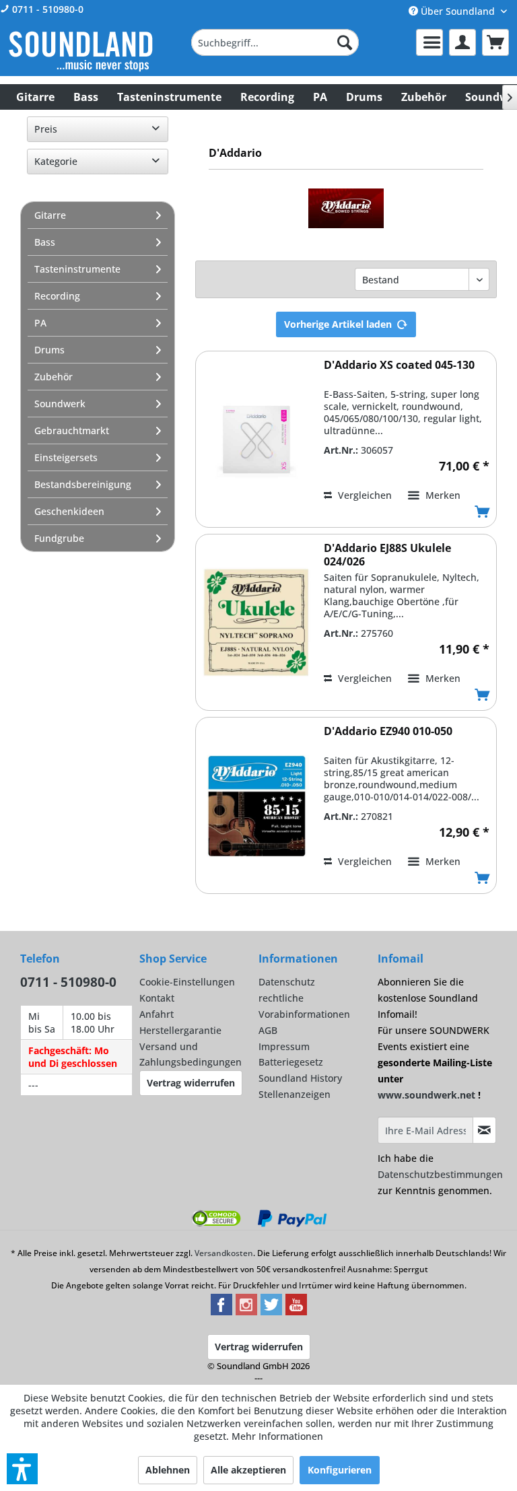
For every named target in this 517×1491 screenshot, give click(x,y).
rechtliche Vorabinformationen (304, 1006)
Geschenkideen (69, 511)
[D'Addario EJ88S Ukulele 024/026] (256, 622)
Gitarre (50, 215)
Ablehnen (167, 1469)
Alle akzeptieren (248, 1469)
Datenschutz (286, 981)
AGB (267, 1030)
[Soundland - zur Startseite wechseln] (81, 51)
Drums (49, 349)
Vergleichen (363, 495)
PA (40, 322)
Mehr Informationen (277, 1436)
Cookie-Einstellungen (187, 981)
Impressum (284, 1046)
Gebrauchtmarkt (71, 430)
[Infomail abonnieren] (484, 1130)
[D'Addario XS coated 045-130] (256, 439)
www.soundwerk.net (426, 1094)
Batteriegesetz (290, 1061)
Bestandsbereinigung (82, 484)
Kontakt (156, 998)
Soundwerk (59, 403)
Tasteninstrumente (77, 269)
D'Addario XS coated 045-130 (399, 365)
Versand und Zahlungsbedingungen (190, 1054)
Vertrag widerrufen (191, 1082)
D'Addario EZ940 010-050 (388, 731)
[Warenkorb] (495, 42)
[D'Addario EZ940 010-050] (256, 805)
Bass (44, 242)
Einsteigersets (66, 457)
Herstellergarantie (180, 1030)
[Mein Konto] (462, 42)
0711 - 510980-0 (46, 9)
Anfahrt (156, 1014)
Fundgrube (59, 538)
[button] (22, 1468)
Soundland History (300, 1078)
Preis (45, 129)
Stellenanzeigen (294, 1094)
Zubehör (53, 376)
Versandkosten (224, 1253)
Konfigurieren (340, 1469)
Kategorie (55, 161)
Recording (57, 295)
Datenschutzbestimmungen (440, 1174)
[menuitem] (275, 42)
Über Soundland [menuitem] (457, 11)
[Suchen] (345, 42)
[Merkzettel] (429, 42)
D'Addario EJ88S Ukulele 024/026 (387, 554)
